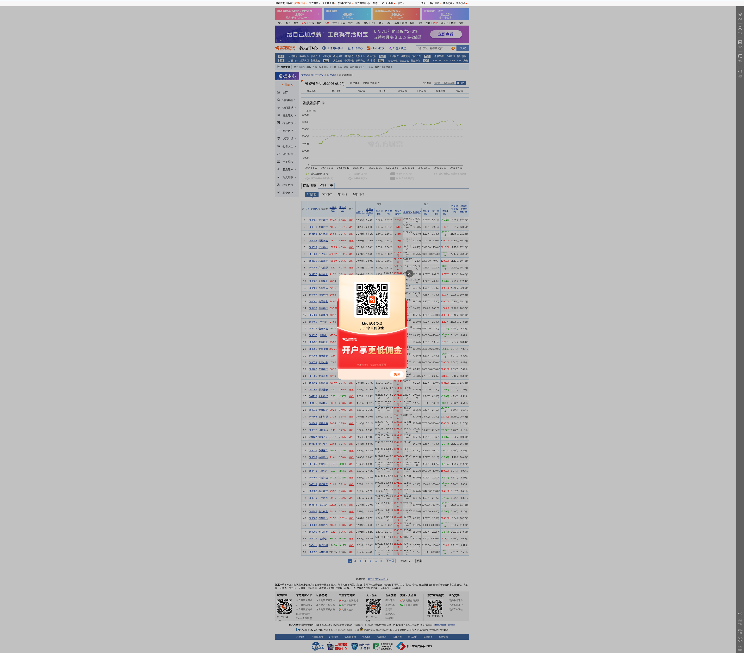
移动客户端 (299, 3)
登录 (423, 3)
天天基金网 (328, 3)
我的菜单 (434, 3)
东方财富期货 (362, 3)
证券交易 (447, 3)
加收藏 (289, 3)
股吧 (400, 3)
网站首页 (280, 3)
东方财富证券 (344, 3)
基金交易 (461, 3)
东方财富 (313, 3)
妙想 (375, 3)
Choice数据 (387, 3)
